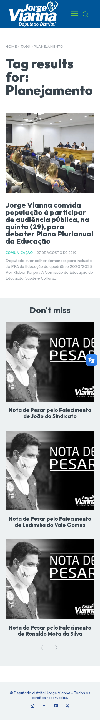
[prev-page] (44, 648)
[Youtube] (55, 705)
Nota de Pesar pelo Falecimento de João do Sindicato (50, 413)
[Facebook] (44, 705)
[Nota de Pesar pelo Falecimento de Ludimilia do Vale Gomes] (50, 470)
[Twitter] (67, 705)
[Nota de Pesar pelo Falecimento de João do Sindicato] (50, 362)
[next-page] (54, 648)
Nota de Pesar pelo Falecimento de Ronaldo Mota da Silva (50, 630)
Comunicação (19, 252)
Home (11, 46)
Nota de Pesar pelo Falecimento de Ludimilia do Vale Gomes (50, 521)
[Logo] (34, 13)
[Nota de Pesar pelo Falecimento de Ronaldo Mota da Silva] (50, 579)
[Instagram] (32, 705)
